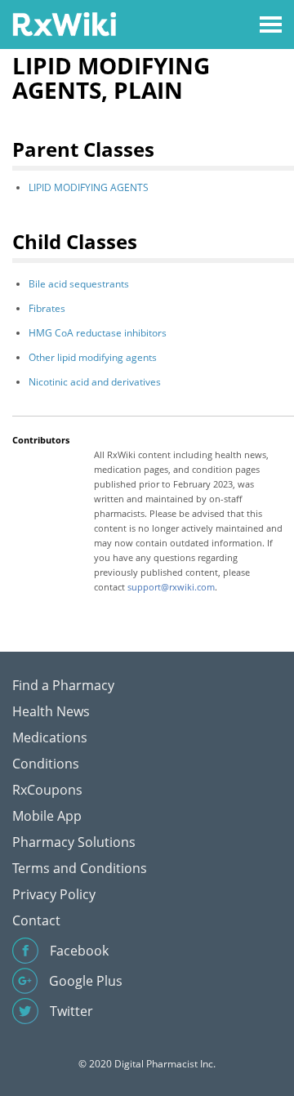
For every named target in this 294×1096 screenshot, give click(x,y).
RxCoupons (47, 790)
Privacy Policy (54, 894)
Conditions (45, 764)
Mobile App (47, 816)
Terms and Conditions (79, 868)
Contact (36, 920)
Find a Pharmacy (63, 685)
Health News (51, 711)
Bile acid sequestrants (79, 284)
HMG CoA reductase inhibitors (98, 333)
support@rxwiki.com (171, 587)
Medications (49, 737)
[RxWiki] (64, 23)
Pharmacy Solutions (74, 842)
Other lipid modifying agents (93, 357)
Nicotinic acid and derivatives (95, 382)
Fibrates (47, 308)
